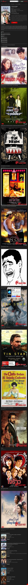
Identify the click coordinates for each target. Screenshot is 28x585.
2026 (10, 536)
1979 (3, 167)
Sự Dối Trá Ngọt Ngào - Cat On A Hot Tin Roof (7, 407)
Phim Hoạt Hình (10, 546)
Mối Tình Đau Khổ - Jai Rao (4, 488)
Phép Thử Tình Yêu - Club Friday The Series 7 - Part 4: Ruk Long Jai (9, 85)
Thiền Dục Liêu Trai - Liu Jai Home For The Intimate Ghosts (8, 206)
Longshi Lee (2, 36)
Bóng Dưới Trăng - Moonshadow (11, 576)
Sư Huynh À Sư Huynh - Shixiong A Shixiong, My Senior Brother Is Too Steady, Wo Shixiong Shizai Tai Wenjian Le (16, 543)
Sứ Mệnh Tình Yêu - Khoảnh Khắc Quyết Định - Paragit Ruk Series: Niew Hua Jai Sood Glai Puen (13, 125)
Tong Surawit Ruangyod (4, 40)
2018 (3, 530)
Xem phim (14, 22)
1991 (3, 207)
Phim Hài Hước (21, 10)
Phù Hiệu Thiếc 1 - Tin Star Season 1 (5, 367)
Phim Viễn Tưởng (23, 553)
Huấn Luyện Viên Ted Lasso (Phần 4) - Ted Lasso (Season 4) (15, 559)
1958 (3, 409)
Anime (13, 546)
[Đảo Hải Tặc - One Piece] (3, 571)
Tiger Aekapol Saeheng (4, 38)
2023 (15, 11)
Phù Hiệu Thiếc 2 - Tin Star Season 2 (5, 327)
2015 (3, 288)
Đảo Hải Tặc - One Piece (10, 568)
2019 (3, 328)
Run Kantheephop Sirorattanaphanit (5, 34)
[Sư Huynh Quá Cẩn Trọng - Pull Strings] (3, 554)
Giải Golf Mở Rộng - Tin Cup (4, 246)
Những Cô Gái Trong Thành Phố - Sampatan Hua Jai (7, 528)
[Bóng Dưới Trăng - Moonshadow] (3, 580)
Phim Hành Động (10, 553)
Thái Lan (15, 9)
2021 (3, 449)
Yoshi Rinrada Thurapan (4, 42)
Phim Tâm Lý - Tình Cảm (16, 10)
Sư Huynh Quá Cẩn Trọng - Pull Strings (12, 550)
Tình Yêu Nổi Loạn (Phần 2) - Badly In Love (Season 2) (14, 534)
